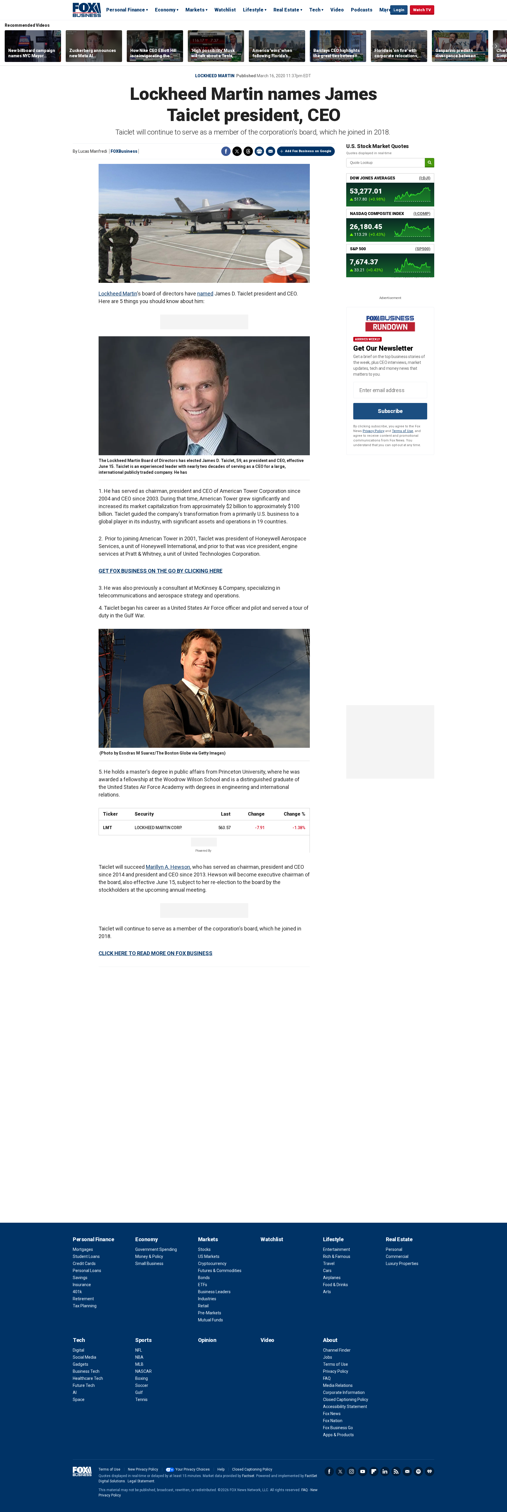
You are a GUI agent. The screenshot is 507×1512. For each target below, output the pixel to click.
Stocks (204, 1249)
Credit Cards (84, 1263)
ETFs (202, 1284)
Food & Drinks (335, 1284)
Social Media (84, 1357)
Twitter (237, 151)
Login (398, 10)
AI (75, 1392)
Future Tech (84, 1385)
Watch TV (422, 10)
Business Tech (86, 1371)
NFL (138, 1350)
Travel (328, 1263)
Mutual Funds (210, 1320)
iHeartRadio (429, 1471)
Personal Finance (125, 10)
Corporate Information (344, 1392)
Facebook (226, 151)
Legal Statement (141, 1481)
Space (78, 1399)
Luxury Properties (402, 1263)
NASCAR (143, 1371)
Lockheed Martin (214, 75)
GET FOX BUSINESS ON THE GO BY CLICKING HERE (160, 571)
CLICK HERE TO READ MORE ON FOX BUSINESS (155, 953)
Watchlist (225, 10)
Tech (314, 10)
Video (337, 10)
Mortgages (83, 1249)
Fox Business (87, 9)
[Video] (204, 223)
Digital (78, 1350)
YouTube (362, 1471)
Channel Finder (337, 1350)
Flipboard (373, 1471)
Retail (203, 1305)
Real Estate (286, 10)
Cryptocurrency (212, 1263)
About (330, 1340)
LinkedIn (385, 1471)
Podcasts (361, 10)
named (205, 293)
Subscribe (390, 411)
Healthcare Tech (88, 1378)
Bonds (204, 1277)
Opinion (207, 1340)
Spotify (418, 1471)
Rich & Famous (336, 1256)
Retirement (83, 1298)
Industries (207, 1298)
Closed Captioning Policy (345, 1399)
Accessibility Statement (345, 1406)
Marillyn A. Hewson (168, 867)
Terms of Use (402, 431)
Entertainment (336, 1249)
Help (220, 1469)
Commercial (397, 1256)
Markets (195, 10)
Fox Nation (332, 1420)
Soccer (141, 1385)
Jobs (327, 1357)
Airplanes (332, 1277)
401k (77, 1291)
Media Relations (338, 1385)
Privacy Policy (373, 431)
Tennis (141, 1399)
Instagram (351, 1471)
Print (259, 151)
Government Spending (156, 1249)
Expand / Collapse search (384, 10)
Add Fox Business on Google (308, 151)
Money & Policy (149, 1256)
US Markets (208, 1256)
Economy (165, 10)
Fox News (332, 1413)
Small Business (149, 1263)
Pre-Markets (209, 1313)
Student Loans (86, 1256)
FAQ (327, 1378)
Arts (327, 1291)
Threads (248, 151)
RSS (396, 1471)
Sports (143, 1340)
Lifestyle (253, 10)
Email (270, 151)
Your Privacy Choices (192, 1469)
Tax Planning (85, 1305)
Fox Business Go (338, 1427)
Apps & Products (338, 1434)
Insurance (82, 1284)
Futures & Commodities (219, 1270)
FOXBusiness (124, 151)
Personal (394, 1249)
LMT (107, 827)
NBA (139, 1357)
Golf (139, 1392)
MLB (139, 1364)
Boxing (141, 1378)
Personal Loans (87, 1270)
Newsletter (407, 1471)
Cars (327, 1270)
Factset (248, 1476)
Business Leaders (214, 1291)
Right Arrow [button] (496, 46)
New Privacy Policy (143, 1469)
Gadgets (80, 1364)
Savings (80, 1277)
